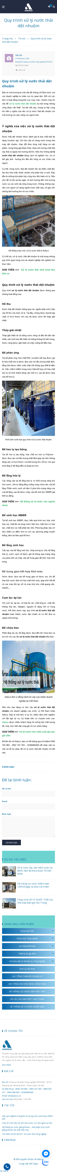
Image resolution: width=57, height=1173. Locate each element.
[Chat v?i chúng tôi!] (46, 1153)
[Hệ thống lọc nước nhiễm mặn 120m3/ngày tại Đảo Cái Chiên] (9, 887)
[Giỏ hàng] (50, 7)
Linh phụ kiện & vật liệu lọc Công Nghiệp (27, 961)
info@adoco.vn (14, 1096)
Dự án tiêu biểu (15, 859)
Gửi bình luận (11, 842)
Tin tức (18, 55)
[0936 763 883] (7, 1166)
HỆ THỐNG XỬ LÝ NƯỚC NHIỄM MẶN (27, 1006)
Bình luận (6, 814)
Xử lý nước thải (27, 931)
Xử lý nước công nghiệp (27, 938)
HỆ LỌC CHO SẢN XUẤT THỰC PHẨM (27, 999)
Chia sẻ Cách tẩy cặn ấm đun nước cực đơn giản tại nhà (27, 1123)
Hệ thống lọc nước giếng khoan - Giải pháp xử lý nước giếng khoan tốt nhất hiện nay (26, 1128)
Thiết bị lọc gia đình (27, 953)
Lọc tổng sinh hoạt (27, 946)
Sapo (35, 1163)
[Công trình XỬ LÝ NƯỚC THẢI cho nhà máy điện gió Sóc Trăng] (9, 903)
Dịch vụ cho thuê (27, 968)
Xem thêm (6, 1065)
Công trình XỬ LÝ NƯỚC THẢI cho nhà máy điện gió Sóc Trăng (35, 901)
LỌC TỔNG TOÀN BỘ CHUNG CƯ (27, 976)
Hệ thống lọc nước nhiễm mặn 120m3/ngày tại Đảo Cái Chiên (33, 885)
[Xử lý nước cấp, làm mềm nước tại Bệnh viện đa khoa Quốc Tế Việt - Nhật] (9, 871)
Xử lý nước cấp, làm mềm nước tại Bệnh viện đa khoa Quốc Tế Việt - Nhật (35, 870)
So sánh (4, 1170)
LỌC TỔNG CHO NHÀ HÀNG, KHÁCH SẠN (27, 984)
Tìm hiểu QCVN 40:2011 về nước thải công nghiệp (24, 1134)
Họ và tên (6, 789)
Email (4, 801)
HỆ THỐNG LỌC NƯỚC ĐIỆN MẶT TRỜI (27, 991)
